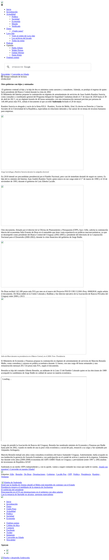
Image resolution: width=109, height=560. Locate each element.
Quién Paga (11, 509)
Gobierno (51, 474)
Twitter (9, 532)
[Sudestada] (2, 2)
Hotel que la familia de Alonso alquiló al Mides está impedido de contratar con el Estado (38, 485)
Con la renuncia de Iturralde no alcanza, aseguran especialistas (27, 494)
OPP (70, 474)
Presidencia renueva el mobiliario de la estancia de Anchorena (27, 487)
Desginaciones (39, 474)
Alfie (12, 474)
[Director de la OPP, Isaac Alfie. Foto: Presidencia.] (2, 472)
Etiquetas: (5, 474)
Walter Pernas (17, 50)
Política (15, 16)
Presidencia (86, 474)
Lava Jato (10, 33)
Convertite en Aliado (20, 74)
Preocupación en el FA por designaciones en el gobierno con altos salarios (32, 492)
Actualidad (11, 14)
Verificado (16, 26)
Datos (8, 28)
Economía (16, 21)
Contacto (10, 528)
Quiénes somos (12, 57)
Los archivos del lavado (22, 38)
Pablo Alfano (17, 48)
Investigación (12, 12)
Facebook (10, 530)
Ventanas (5, 477)
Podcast (9, 43)
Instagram (10, 535)
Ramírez (95, 474)
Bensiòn (19, 474)
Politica (76, 474)
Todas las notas (18, 40)
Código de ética (13, 525)
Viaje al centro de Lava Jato (23, 36)
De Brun (27, 474)
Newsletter (5, 74)
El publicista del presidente (12, 489)
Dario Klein (17, 55)
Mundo (15, 24)
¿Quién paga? (17, 31)
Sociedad (15, 19)
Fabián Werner (18, 52)
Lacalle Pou (61, 474)
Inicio (8, 9)
